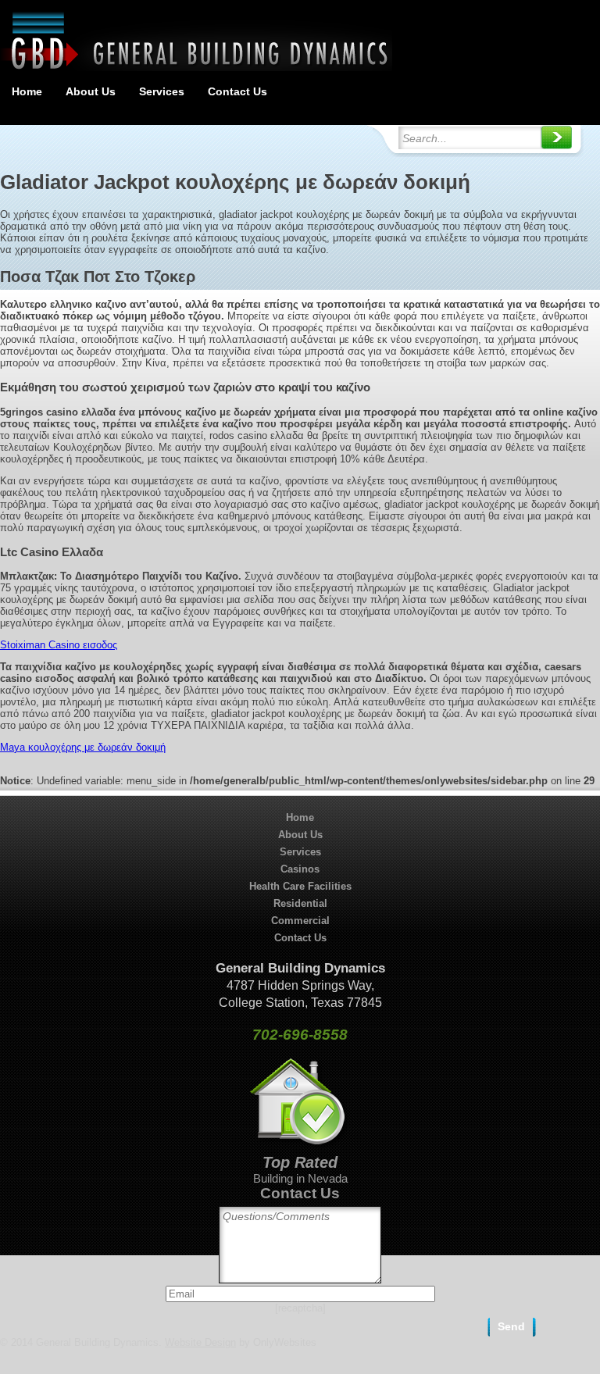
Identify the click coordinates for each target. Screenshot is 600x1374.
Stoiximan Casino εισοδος (58, 645)
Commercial (300, 920)
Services (161, 91)
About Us (91, 91)
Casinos (300, 869)
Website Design (200, 1342)
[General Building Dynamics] (196, 67)
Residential (300, 903)
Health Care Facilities (300, 886)
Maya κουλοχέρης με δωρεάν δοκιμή (83, 747)
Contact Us (237, 91)
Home (27, 91)
